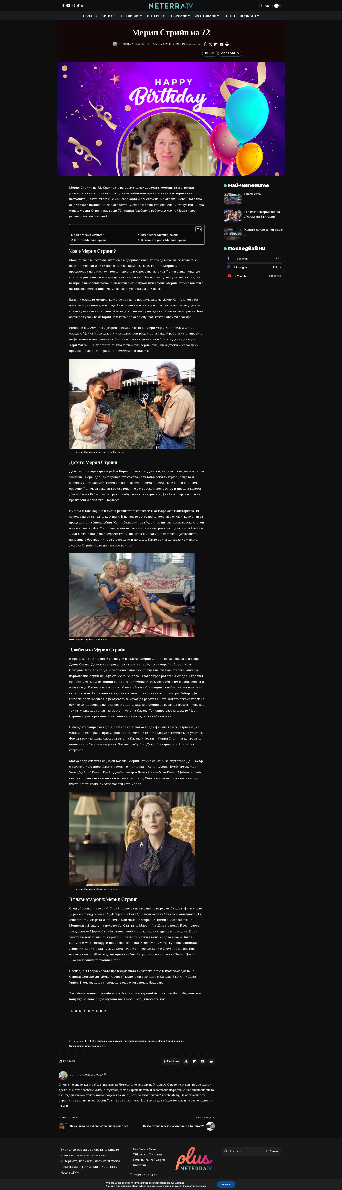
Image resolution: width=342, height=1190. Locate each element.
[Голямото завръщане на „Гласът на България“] (233, 216)
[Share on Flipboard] (215, 44)
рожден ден (99, 1045)
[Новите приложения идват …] (233, 234)
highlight (90, 1040)
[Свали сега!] (233, 198)
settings (200, 1186)
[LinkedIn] (83, 5)
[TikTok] (78, 5)
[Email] (221, 44)
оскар (179, 1040)
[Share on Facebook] (204, 44)
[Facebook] (63, 5)
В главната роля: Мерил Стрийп (163, 240)
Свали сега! (252, 194)
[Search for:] (246, 1151)
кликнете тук (154, 999)
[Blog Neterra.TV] (171, 6)
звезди (152, 1040)
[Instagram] (73, 5)
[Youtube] (254, 276)
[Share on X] (210, 44)
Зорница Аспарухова (133, 44)
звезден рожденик (135, 1040)
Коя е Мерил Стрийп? (88, 235)
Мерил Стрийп (91, 210)
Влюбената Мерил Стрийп (159, 235)
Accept (226, 1184)
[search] (260, 6)
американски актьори (110, 1040)
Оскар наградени (79, 1045)
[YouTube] (68, 5)
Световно (230, 53)
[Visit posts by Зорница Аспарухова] (115, 44)
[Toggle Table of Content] (197, 229)
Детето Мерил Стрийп (90, 240)
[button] (226, 44)
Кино (209, 53)
